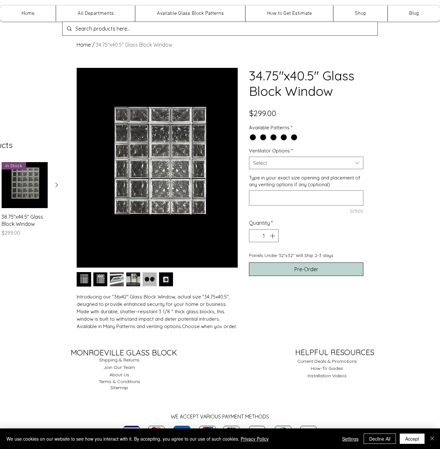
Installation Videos (327, 376)
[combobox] (306, 163)
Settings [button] (350, 438)
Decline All (379, 438)
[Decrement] (254, 236)
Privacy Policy (255, 438)
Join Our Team (119, 367)
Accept (412, 438)
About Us (119, 375)
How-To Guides (327, 368)
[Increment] (273, 236)
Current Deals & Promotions (327, 361)
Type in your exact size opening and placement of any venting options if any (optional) (304, 181)
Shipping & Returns (119, 360)
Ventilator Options (271, 151)
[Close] (432, 439)
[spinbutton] (264, 236)
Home (84, 44)
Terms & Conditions (119, 381)
